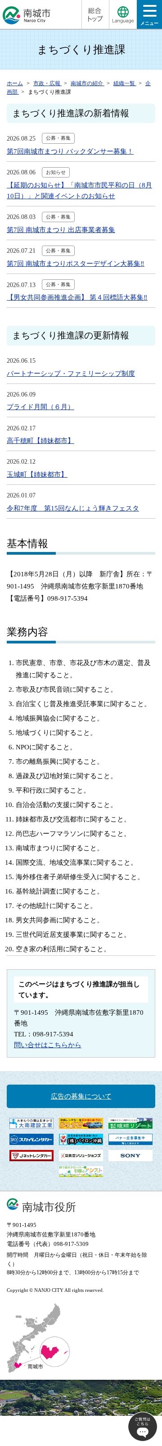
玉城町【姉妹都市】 (37, 474)
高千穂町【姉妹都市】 (40, 440)
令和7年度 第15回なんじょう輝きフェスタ (73, 508)
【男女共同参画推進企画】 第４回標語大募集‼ (77, 297)
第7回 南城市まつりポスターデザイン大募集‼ (75, 263)
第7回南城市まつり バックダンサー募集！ (70, 151)
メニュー (149, 23)
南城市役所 (49, 1207)
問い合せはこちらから (47, 1045)
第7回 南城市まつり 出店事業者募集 (61, 229)
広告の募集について (81, 1096)
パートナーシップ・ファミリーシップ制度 (71, 373)
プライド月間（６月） (40, 407)
